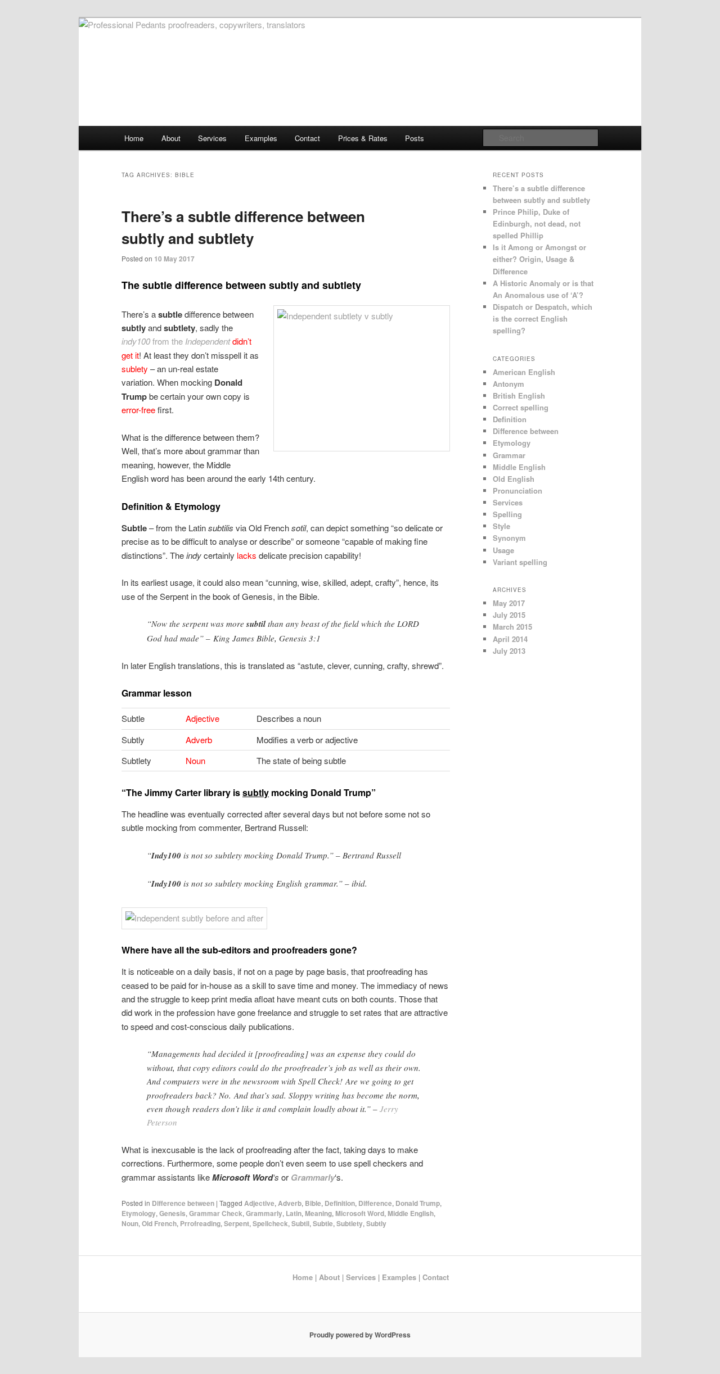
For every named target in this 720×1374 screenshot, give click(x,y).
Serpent (236, 1223)
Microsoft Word (359, 1213)
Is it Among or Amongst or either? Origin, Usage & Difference (539, 259)
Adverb (290, 1203)
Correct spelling (520, 407)
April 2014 (510, 639)
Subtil (300, 1223)
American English (524, 372)
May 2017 (509, 603)
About (171, 138)
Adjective (259, 1203)
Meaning (318, 1213)
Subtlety (349, 1223)
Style (501, 526)
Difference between (183, 1203)
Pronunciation (517, 490)
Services (212, 138)
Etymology (139, 1213)
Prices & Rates (363, 138)
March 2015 (512, 626)
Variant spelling (520, 562)
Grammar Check (215, 1213)
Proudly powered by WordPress (360, 1335)
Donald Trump (417, 1203)
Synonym (509, 537)
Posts (414, 138)
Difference (375, 1203)
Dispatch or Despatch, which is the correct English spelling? (542, 318)
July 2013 (509, 650)
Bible (313, 1203)
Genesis (172, 1213)
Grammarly (264, 1213)
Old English (513, 478)
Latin (294, 1213)
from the (176, 341)
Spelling (507, 514)
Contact (307, 138)
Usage (503, 550)
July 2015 (509, 614)
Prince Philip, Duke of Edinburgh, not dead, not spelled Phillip (536, 223)
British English (519, 395)
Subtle (323, 1223)
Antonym (508, 383)
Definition (340, 1203)
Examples (261, 138)
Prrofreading (200, 1223)
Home (133, 138)
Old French (159, 1223)
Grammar (509, 455)
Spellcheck (270, 1223)
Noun (130, 1223)
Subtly (376, 1223)
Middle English (411, 1213)
